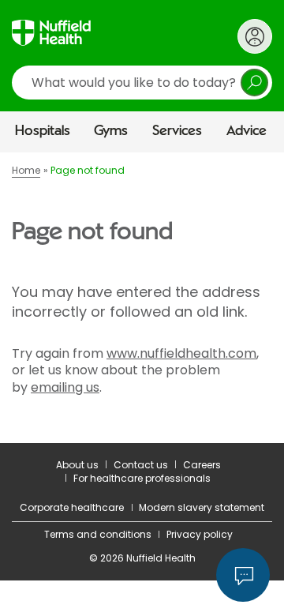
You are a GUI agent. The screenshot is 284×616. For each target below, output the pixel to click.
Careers (202, 464)
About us (77, 464)
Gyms (111, 131)
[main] (142, 297)
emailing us (65, 387)
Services (177, 131)
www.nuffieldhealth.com (181, 353)
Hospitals (42, 131)
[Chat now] (243, 575)
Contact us (141, 464)
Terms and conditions (97, 534)
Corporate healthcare (72, 507)
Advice (246, 131)
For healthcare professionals (142, 478)
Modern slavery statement (201, 507)
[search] (142, 83)
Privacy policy (199, 534)
